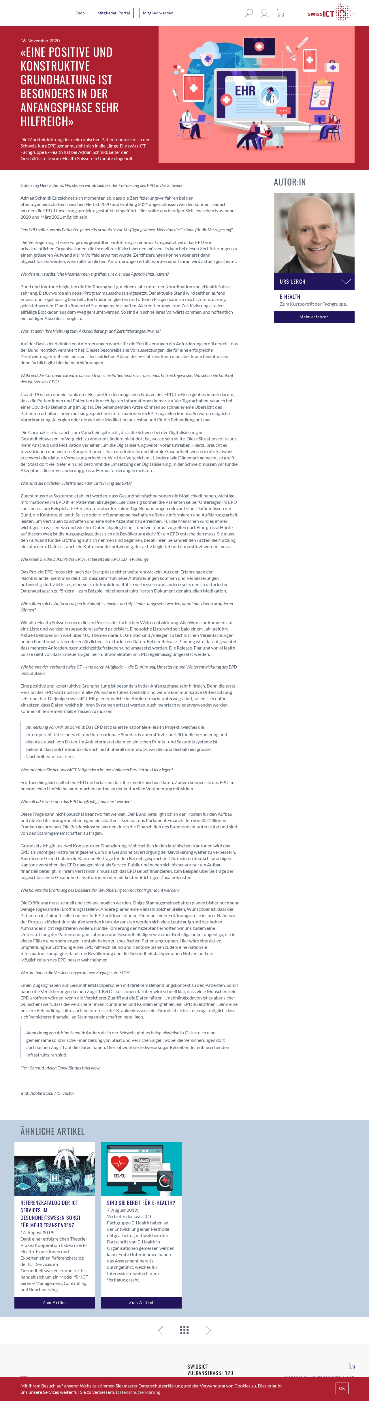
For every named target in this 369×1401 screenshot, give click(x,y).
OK (342, 1388)
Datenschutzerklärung (138, 1392)
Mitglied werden (158, 13)
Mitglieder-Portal (113, 13)
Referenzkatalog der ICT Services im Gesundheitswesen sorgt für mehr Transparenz (50, 1214)
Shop (80, 13)
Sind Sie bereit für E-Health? (141, 1202)
